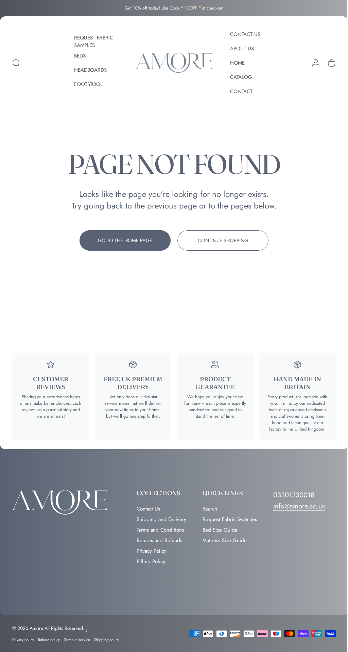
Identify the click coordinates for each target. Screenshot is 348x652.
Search (210, 509)
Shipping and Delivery (161, 519)
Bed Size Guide (220, 530)
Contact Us (148, 509)
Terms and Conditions (160, 530)
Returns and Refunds (159, 540)
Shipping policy (106, 639)
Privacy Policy (152, 551)
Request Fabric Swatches (230, 519)
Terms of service (77, 639)
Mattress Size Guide (225, 540)
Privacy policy (23, 639)
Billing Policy (151, 561)
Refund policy (49, 639)
